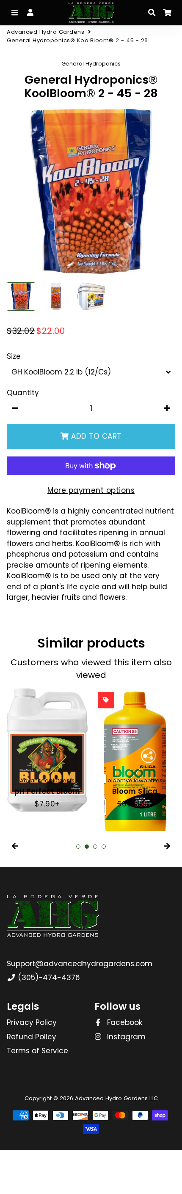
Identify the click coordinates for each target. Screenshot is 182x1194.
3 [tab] (95, 846)
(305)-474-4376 (48, 978)
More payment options (91, 490)
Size (14, 356)
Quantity (23, 393)
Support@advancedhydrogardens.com (79, 964)
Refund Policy (31, 1037)
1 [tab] (78, 846)
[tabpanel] (47, 749)
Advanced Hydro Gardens (45, 32)
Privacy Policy (32, 1022)
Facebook (123, 1022)
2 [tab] (87, 846)
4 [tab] (104, 846)
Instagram (125, 1037)
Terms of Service (37, 1051)
